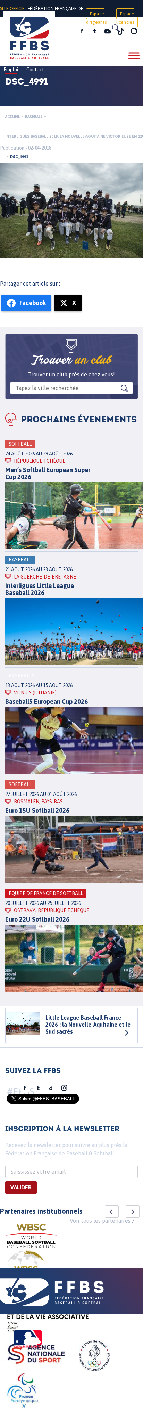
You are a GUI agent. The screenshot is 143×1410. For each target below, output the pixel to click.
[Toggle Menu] (134, 55)
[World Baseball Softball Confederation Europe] (26, 1267)
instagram (134, 31)
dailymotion (51, 1088)
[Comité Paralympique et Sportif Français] (22, 1391)
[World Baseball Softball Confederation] (31, 1237)
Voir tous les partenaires (100, 1221)
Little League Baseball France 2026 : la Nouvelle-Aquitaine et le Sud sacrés (88, 1024)
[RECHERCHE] (115, 27)
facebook (82, 31)
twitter (94, 31)
